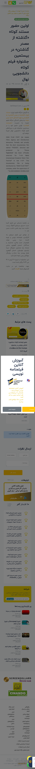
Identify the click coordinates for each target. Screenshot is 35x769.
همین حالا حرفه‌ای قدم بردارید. (16, 400)
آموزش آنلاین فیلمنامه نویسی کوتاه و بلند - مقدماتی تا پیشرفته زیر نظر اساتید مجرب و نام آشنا (16, 393)
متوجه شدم (12, 409)
